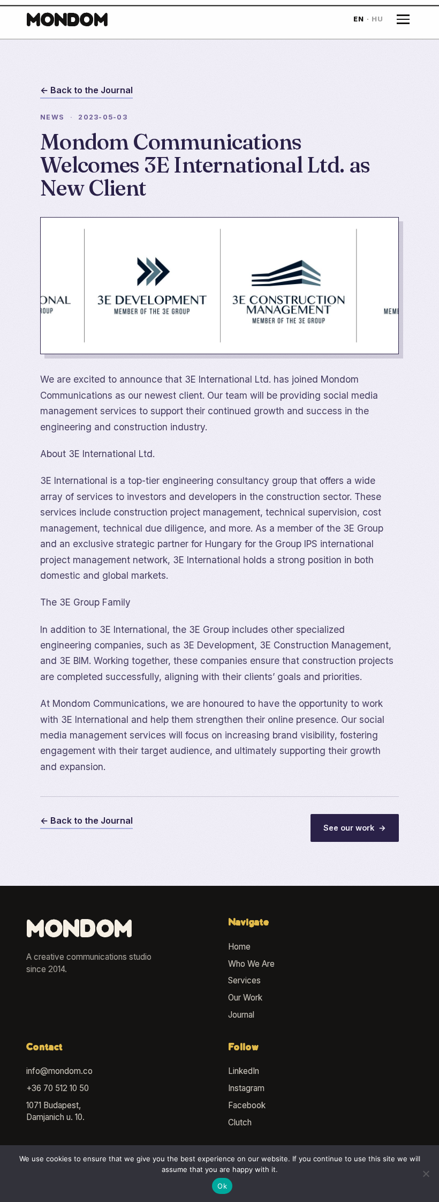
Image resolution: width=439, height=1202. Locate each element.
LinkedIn (243, 1071)
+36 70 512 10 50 (57, 1088)
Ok (222, 1186)
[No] (425, 1173)
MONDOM (67, 21)
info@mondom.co (59, 1071)
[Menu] (403, 19)
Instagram (246, 1088)
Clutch (240, 1122)
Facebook (247, 1105)
